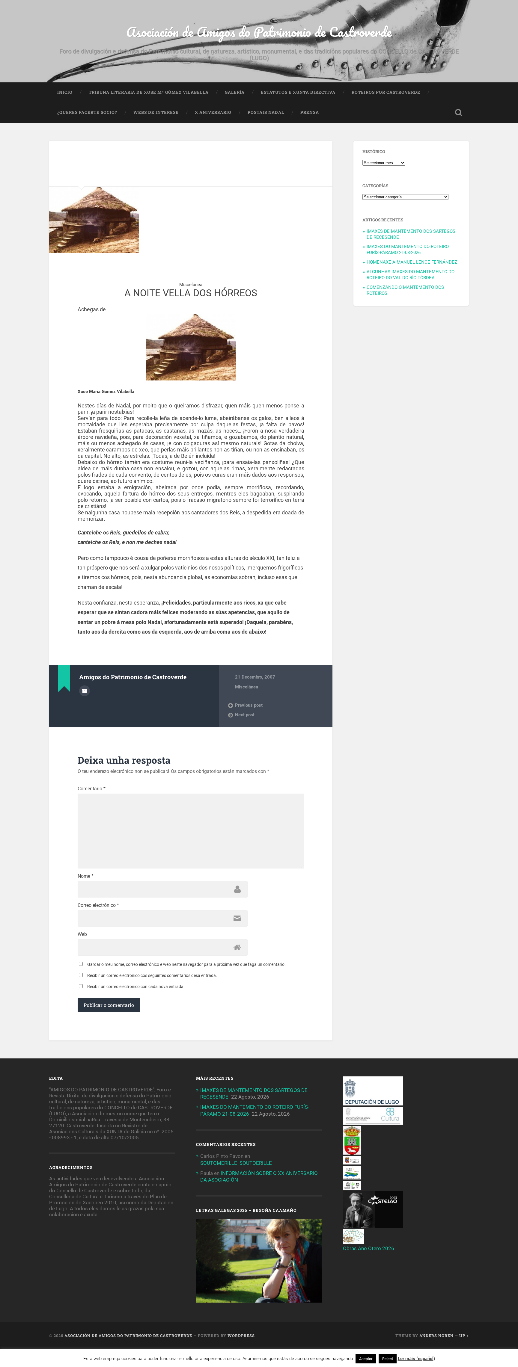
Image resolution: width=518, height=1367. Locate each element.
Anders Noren (436, 1335)
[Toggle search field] (458, 112)
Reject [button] (387, 1359)
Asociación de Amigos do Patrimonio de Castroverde (259, 31)
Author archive (84, 690)
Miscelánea (246, 687)
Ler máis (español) (416, 1358)
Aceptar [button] (365, 1359)
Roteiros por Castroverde (386, 92)
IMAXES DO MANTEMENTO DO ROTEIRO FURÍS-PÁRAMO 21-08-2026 (408, 249)
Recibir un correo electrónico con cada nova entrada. (136, 986)
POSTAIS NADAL (266, 112)
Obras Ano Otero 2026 (368, 1248)
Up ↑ (464, 1335)
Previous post (249, 705)
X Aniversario (213, 112)
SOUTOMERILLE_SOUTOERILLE (236, 1163)
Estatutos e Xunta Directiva (298, 92)
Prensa (309, 112)
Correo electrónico (98, 905)
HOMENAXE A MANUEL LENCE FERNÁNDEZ (412, 262)
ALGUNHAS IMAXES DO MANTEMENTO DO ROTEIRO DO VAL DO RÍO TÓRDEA (410, 274)
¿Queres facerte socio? (87, 112)
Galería (235, 92)
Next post (245, 715)
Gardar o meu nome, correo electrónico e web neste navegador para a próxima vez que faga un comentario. (186, 964)
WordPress (241, 1335)
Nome (86, 876)
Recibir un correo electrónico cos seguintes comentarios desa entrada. (152, 975)
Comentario (92, 788)
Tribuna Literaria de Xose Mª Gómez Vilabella (149, 92)
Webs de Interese (156, 112)
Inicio (65, 92)
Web (82, 934)
